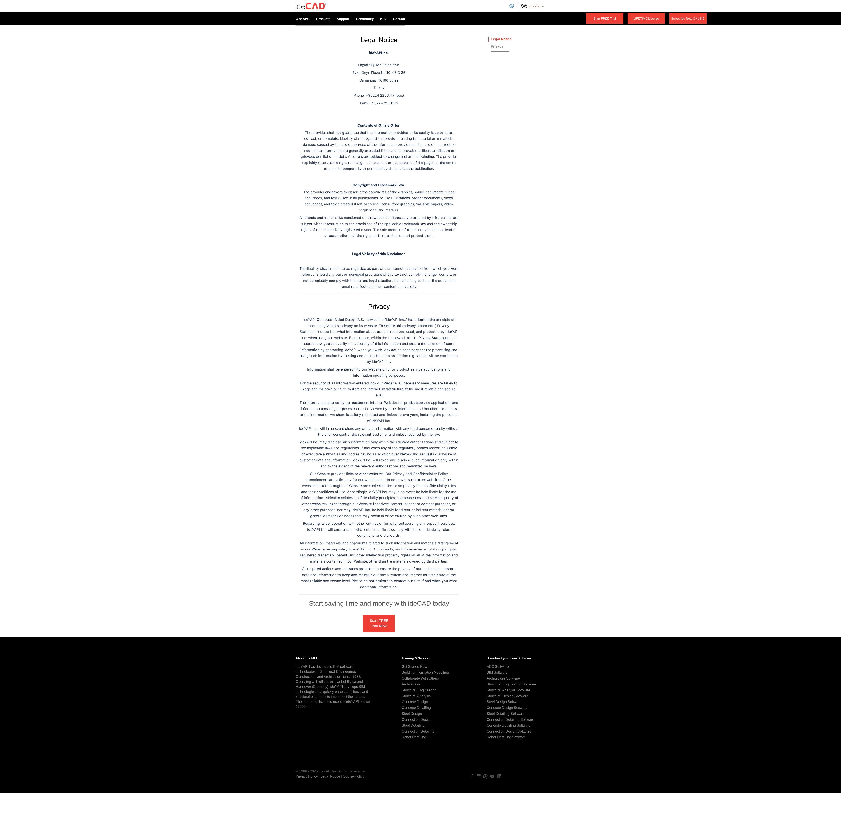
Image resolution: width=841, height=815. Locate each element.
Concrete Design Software (507, 708)
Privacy (497, 46)
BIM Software (497, 672)
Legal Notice (501, 39)
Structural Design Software (507, 696)
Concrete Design (415, 702)
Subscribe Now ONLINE (687, 18)
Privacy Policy (307, 776)
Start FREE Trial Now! (379, 623)
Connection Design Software (509, 731)
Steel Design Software (504, 702)
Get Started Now (414, 666)
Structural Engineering (419, 690)
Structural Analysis (416, 696)
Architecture (411, 684)
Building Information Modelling (425, 672)
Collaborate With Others (420, 678)
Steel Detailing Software (505, 714)
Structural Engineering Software (511, 684)
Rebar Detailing (414, 737)
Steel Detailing (413, 725)
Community (365, 19)
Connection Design (417, 719)
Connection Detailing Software (510, 719)
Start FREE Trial (605, 18)
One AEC (303, 19)
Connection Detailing (418, 731)
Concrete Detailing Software (508, 725)
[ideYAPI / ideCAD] (311, 4)
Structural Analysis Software (508, 690)
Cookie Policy (353, 776)
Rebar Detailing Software (506, 737)
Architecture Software (503, 678)
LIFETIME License (646, 18)
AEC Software (498, 666)
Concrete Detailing (416, 708)
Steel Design (412, 714)
